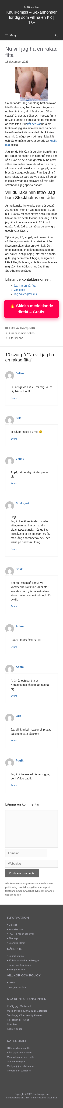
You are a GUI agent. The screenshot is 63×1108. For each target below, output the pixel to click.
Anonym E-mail (16, 969)
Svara (14, 398)
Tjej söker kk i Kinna (18, 1019)
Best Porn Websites (36, 1097)
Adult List (52, 1097)
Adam (20, 626)
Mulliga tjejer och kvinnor (20, 1066)
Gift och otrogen (16, 1061)
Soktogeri (22, 503)
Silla (18, 418)
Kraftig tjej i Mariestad (19, 1006)
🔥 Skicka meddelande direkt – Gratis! (31, 309)
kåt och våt (34, 124)
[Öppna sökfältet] (56, 35)
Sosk (19, 569)
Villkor (12, 982)
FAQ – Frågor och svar (21, 933)
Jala (18, 715)
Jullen (20, 373)
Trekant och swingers (19, 1070)
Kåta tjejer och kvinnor (19, 1052)
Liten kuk (12, 1024)
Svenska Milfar (17, 942)
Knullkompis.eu (40, 1094)
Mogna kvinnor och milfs (20, 1057)
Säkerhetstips (16, 956)
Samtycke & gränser (20, 965)
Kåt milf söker (14, 1028)
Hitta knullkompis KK (22, 328)
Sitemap (13, 938)
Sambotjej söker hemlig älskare (24, 1015)
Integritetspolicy (17, 987)
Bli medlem (33, 7)
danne (20, 458)
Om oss (13, 924)
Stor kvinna (16, 338)
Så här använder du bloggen (24, 960)
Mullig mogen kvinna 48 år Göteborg (27, 1010)
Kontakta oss (16, 929)
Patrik (19, 760)
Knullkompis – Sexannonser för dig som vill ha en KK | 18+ (31, 17)
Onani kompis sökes (21, 333)
